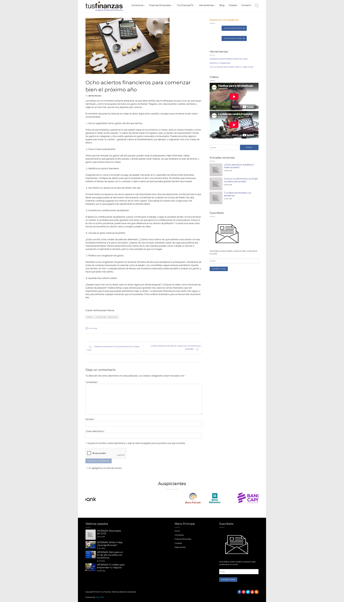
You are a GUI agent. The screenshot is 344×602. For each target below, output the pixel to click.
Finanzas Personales (160, 5)
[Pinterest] (243, 592)
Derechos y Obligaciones (220, 63)
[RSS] (256, 592)
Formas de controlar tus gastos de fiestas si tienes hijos (113, 348)
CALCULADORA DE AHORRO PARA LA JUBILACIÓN (231, 67)
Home (177, 531)
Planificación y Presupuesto (106, 317)
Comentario (91, 382)
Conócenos (137, 5)
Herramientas (206, 5)
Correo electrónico (95, 431)
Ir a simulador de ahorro (233, 38)
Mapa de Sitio (180, 547)
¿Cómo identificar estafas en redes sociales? (239, 166)
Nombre (90, 419)
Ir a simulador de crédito (233, 28)
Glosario (233, 5)
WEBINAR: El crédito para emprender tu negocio (110, 566)
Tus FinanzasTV (185, 5)
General (90, 317)
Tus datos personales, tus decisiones (237, 194)
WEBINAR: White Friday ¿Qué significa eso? (110, 543)
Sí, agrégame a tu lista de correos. (105, 468)
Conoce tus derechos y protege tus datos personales (241, 180)
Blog (222, 5)
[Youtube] (252, 592)
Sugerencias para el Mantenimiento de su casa (228, 59)
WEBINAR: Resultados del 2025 (109, 532)
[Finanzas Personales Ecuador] (104, 6)
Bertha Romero (95, 96)
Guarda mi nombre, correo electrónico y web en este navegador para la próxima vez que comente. (136, 443)
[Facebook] (239, 592)
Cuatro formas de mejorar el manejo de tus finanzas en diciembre (176, 347)
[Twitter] (248, 592)
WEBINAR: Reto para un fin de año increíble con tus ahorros (110, 555)
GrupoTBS (100, 597)
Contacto (246, 5)
